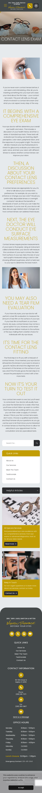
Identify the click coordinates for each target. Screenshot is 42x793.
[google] (24, 634)
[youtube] (30, 634)
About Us (9, 460)
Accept (21, 788)
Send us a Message (21, 717)
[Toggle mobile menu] (5, 5)
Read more (9, 544)
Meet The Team (12, 470)
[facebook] (11, 634)
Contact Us (10, 479)
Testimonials (11, 474)
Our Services (11, 465)
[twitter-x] (17, 634)
